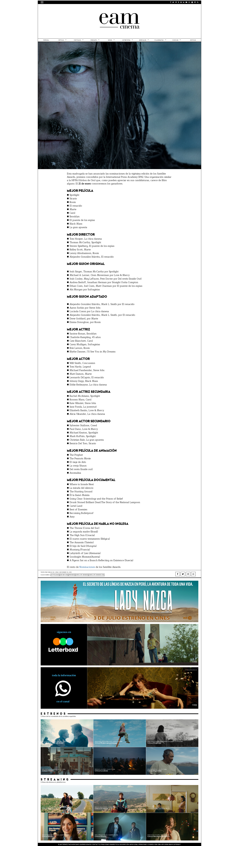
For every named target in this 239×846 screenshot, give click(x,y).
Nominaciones (87, 567)
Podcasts (94, 40)
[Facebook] (177, 574)
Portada (46, 40)
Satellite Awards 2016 (96, 575)
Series (110, 40)
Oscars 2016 (64, 575)
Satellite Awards (82, 575)
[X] (183, 574)
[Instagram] (188, 574)
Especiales (142, 40)
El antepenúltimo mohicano (75, 7)
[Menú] (42, 2)
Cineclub (175, 40)
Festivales (77, 40)
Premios (72, 575)
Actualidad (55, 575)
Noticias (193, 40)
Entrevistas (126, 40)
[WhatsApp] (193, 574)
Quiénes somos (85, 844)
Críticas (61, 40)
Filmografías (158, 40)
